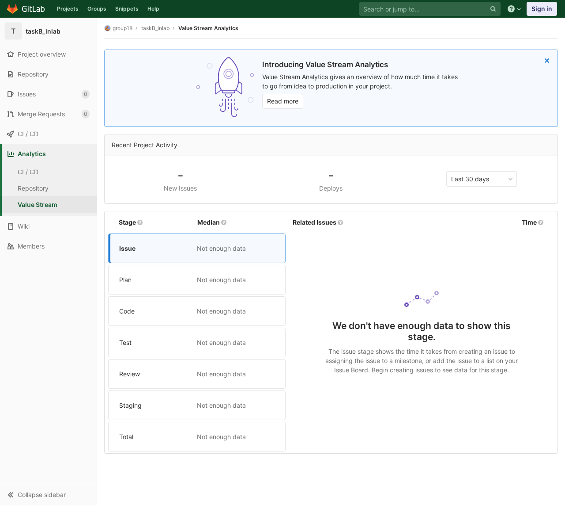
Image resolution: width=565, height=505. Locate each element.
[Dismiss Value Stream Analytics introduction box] (547, 61)
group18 (122, 28)
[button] (48, 494)
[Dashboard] (26, 8)
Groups (96, 8)
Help (153, 8)
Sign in (541, 8)
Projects (68, 8)
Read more (282, 101)
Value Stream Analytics (208, 28)
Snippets (127, 8)
